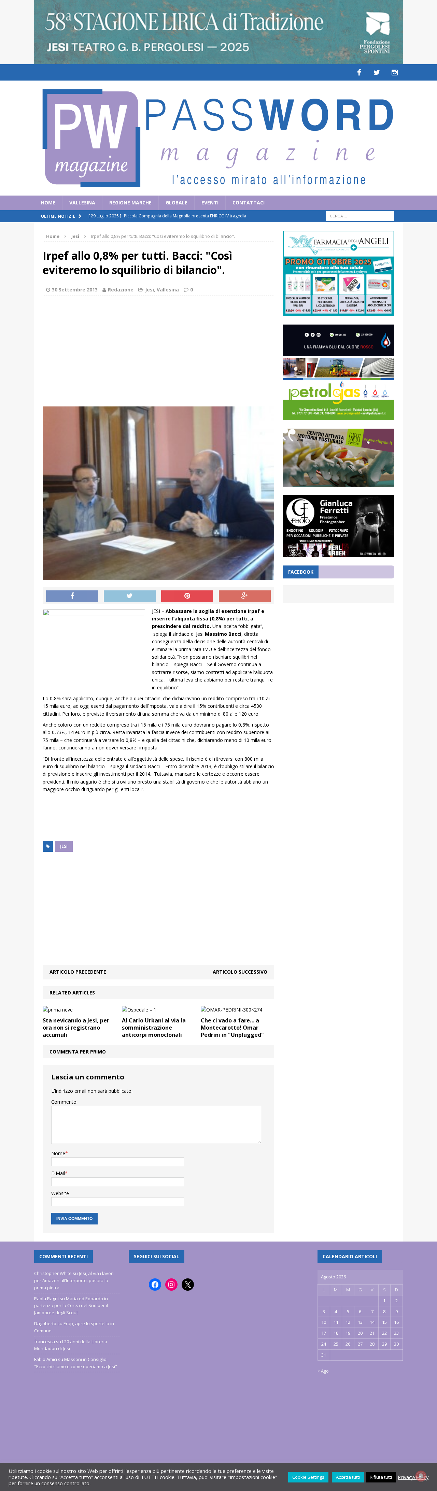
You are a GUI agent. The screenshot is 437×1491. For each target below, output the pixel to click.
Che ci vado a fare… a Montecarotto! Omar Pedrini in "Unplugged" (232, 1027)
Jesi (149, 289)
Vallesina (82, 202)
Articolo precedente (78, 972)
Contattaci (248, 202)
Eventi (209, 202)
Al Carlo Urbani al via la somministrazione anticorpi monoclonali (154, 1027)
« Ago (323, 1371)
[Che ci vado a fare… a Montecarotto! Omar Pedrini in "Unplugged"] (231, 1009)
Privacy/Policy (413, 1477)
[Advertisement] (158, 350)
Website (60, 1193)
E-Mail (58, 1173)
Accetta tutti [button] (348, 1477)
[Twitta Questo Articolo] (130, 596)
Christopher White (53, 1273)
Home (48, 202)
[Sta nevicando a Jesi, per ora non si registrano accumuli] (58, 1009)
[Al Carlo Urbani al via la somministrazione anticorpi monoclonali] (139, 1009)
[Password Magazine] (218, 138)
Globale (176, 202)
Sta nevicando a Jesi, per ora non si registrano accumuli (76, 1027)
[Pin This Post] (187, 596)
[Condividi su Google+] (245, 596)
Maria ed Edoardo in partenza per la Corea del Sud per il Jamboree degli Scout (71, 1305)
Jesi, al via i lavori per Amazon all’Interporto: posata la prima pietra (74, 1280)
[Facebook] (359, 72)
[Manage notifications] (420, 1476)
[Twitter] (377, 72)
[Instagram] (394, 72)
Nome (58, 1153)
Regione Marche (130, 202)
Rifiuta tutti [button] (381, 1477)
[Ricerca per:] (360, 215)
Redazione (120, 289)
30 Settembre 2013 (75, 289)
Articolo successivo (240, 972)
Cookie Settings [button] (308, 1477)
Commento (63, 1102)
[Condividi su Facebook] (72, 596)
